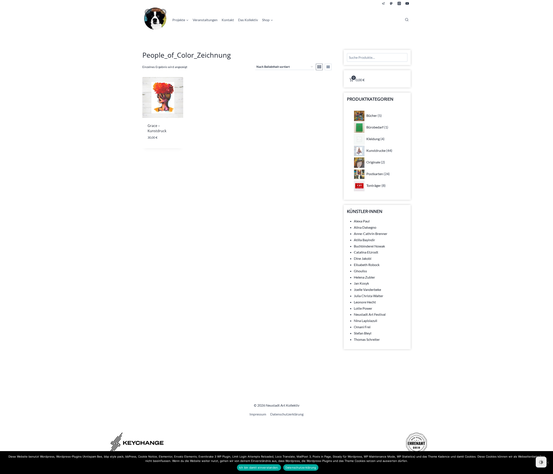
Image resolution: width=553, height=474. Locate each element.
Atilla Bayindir (364, 240)
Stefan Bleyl (362, 333)
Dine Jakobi (362, 258)
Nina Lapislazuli (365, 321)
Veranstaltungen (205, 20)
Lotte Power (363, 308)
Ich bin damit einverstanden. (259, 467)
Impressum (257, 414)
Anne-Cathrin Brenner (370, 233)
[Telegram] (383, 3)
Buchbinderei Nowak (369, 246)
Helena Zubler (364, 277)
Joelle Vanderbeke (367, 289)
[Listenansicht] (328, 67)
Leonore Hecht (365, 302)
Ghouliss (360, 271)
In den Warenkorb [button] (162, 147)
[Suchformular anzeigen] (407, 20)
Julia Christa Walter (368, 296)
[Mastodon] (391, 3)
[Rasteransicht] (319, 67)
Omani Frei (362, 327)
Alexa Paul (362, 221)
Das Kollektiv (248, 20)
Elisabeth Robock (367, 265)
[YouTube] (407, 3)
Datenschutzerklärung (287, 414)
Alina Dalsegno (365, 227)
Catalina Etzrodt (366, 252)
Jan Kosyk (361, 283)
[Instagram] (399, 3)
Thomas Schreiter (367, 339)
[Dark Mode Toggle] (541, 462)
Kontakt (228, 20)
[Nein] (547, 462)
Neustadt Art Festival (370, 314)
